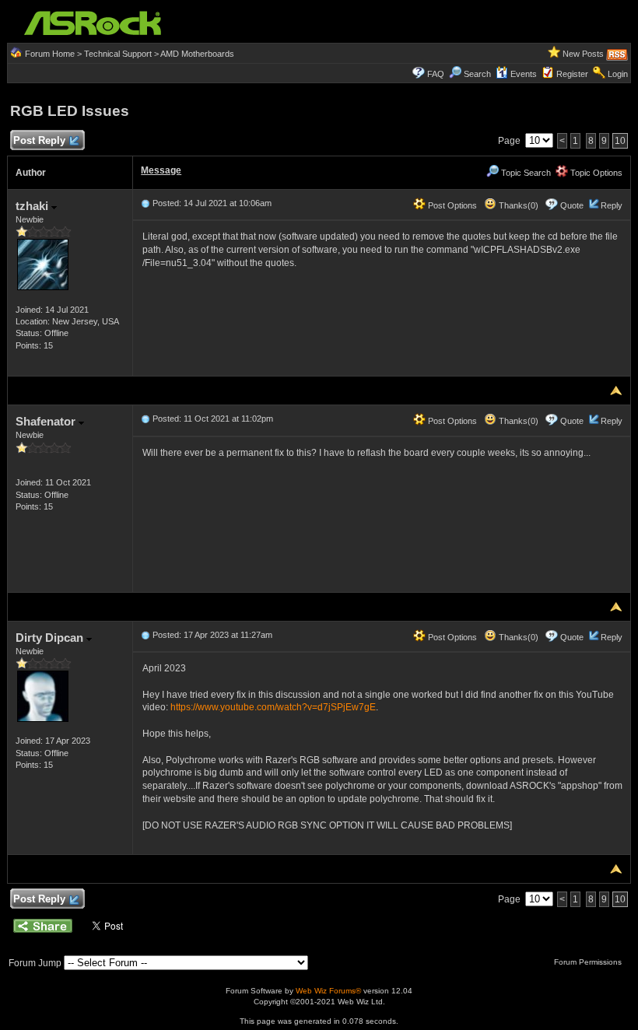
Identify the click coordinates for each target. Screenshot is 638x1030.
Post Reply (39, 140)
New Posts (583, 53)
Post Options (451, 205)
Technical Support (118, 53)
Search (477, 74)
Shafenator (47, 421)
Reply (611, 205)
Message (161, 170)
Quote (572, 205)
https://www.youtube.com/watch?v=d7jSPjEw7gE (273, 707)
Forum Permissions (589, 962)
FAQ (435, 74)
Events (523, 74)
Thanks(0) (517, 205)
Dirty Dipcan (51, 637)
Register (572, 74)
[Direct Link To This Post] (145, 203)
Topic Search (525, 172)
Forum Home (50, 53)
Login (618, 74)
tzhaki (33, 205)
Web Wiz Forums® (328, 990)
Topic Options (595, 172)
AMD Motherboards (197, 53)
